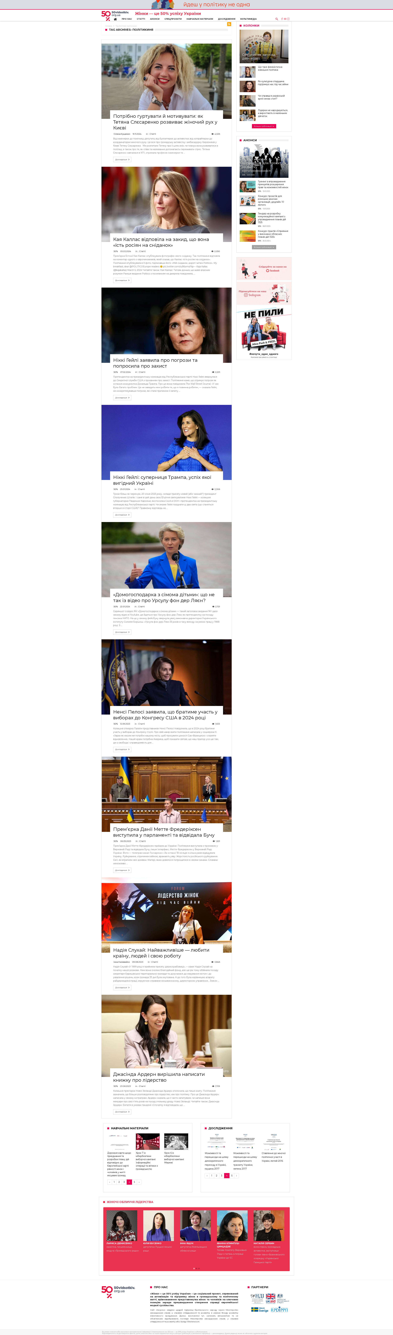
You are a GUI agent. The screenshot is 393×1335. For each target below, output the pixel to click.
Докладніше (121, 159)
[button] (194, 1269)
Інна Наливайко (122, 962)
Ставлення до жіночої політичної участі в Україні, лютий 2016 (274, 1157)
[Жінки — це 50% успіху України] (115, 16)
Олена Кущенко (122, 134)
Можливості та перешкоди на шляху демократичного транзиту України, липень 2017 (245, 1161)
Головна (108, 26)
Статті (153, 134)
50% (116, 251)
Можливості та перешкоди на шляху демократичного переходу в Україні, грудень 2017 (216, 1161)
